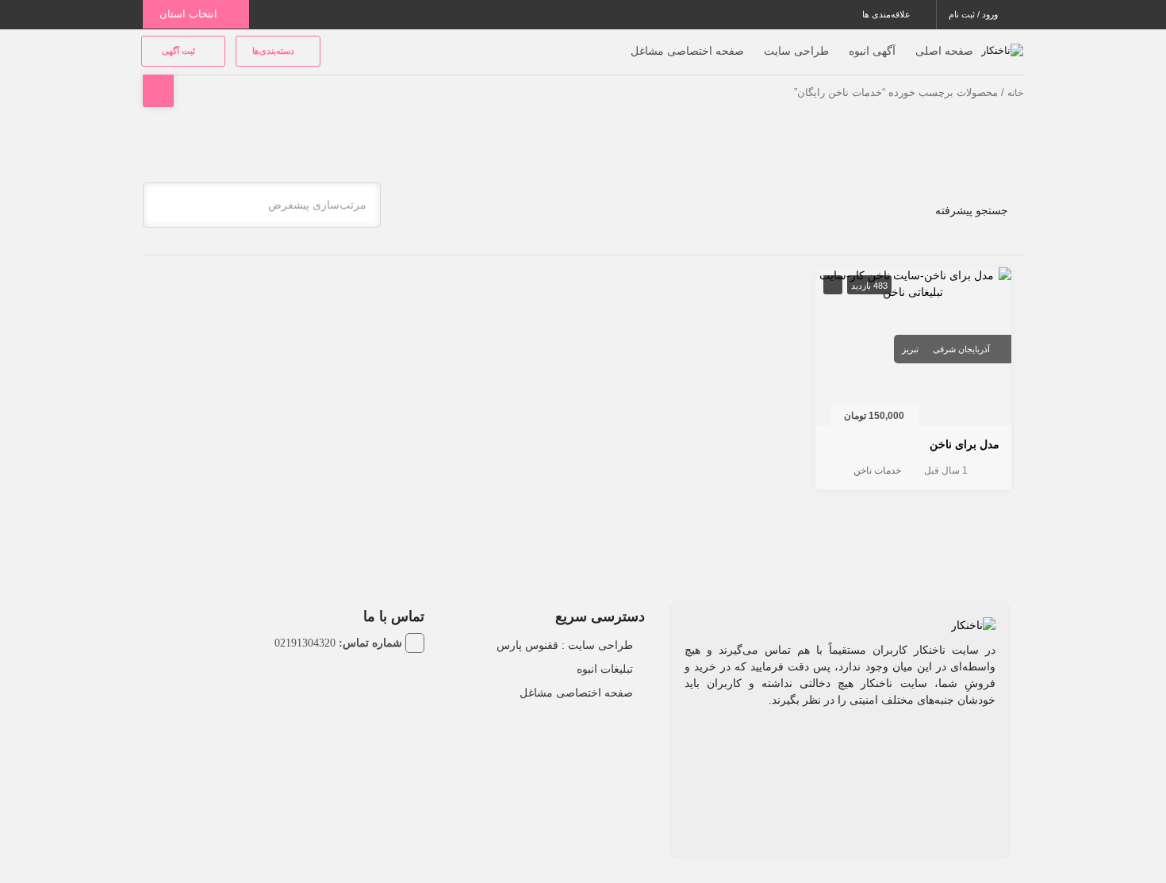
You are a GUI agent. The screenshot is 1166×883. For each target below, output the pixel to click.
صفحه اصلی (944, 50)
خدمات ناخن (877, 470)
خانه (1015, 92)
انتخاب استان (190, 14)
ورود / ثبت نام (974, 14)
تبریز (910, 349)
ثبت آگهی (180, 51)
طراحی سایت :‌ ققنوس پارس (565, 645)
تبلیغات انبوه (605, 668)
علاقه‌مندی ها (887, 14)
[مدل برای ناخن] (913, 283)
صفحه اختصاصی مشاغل (687, 50)
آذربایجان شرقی (961, 349)
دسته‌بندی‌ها (274, 51)
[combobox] (262, 205)
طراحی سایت (796, 50)
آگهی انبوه (872, 50)
